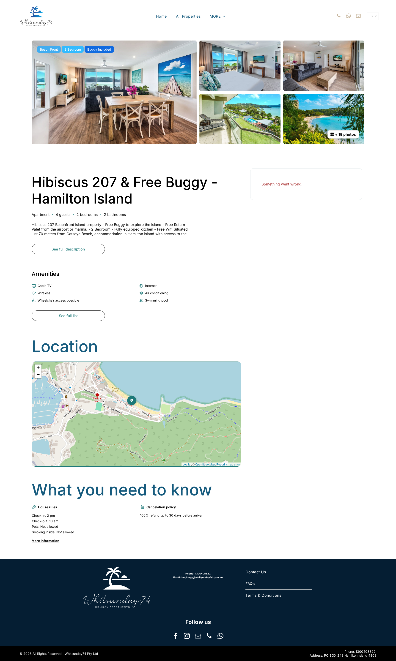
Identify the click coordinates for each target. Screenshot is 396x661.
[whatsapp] (348, 16)
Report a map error (228, 464)
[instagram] (187, 636)
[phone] (338, 16)
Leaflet (187, 464)
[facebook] (175, 636)
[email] (358, 16)
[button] (136, 409)
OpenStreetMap (205, 464)
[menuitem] (161, 16)
